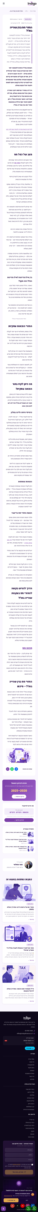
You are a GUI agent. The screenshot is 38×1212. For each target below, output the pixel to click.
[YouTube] (22, 1206)
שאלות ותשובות (29, 1074)
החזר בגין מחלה (30, 1123)
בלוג (26, 11)
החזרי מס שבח (30, 1089)
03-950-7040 (29, 1031)
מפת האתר (31, 1137)
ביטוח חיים (31, 1104)
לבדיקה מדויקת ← (19, 820)
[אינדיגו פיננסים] (32, 3)
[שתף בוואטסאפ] (12, 769)
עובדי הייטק (31, 1092)
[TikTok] (17, 1206)
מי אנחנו (31, 1062)
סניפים (32, 1079)
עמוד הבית (33, 11)
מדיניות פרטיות (30, 1128)
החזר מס (17, 163)
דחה (27, 1200)
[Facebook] (33, 1206)
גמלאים (32, 1095)
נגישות (32, 1134)
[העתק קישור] (7, 769)
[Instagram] (28, 1206)
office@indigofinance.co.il (25, 1034)
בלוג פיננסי (31, 1068)
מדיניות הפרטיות (16, 1164)
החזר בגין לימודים (29, 1125)
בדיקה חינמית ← (19, 797)
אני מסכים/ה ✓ (11, 1200)
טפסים (32, 1071)
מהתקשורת (31, 1065)
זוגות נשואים (30, 1098)
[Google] (12, 1206)
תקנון (32, 1131)
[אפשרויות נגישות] (3, 1208)
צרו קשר (31, 1076)
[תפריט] (4, 3)
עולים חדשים (30, 1101)
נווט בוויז (29, 1048)
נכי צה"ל (31, 1120)
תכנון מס (27, 648)
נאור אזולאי (18, 864)
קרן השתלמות (30, 1107)
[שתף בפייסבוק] (16, 769)
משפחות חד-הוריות (28, 1110)
